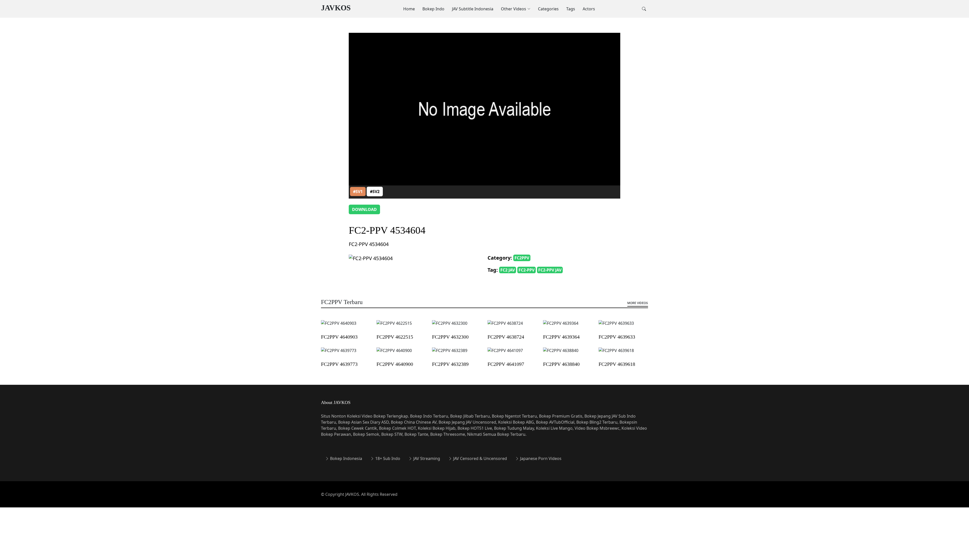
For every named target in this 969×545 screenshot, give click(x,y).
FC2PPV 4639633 (617, 337)
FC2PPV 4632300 (450, 337)
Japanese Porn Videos (540, 458)
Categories (548, 9)
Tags (570, 9)
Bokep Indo (433, 9)
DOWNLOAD (364, 209)
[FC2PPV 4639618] (616, 354)
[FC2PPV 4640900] (394, 354)
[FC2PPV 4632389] (449, 354)
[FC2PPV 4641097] (505, 354)
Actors (589, 9)
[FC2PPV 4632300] (449, 327)
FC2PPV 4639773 (339, 364)
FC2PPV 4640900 (394, 364)
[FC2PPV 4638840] (560, 354)
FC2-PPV (526, 270)
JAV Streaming (426, 458)
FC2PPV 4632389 (450, 364)
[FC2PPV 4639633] (616, 327)
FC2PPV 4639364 (561, 337)
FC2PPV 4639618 (617, 364)
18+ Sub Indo (387, 458)
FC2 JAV (507, 270)
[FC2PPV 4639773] (338, 354)
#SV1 (358, 191)
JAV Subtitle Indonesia (472, 9)
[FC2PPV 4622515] (394, 327)
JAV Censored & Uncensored (479, 458)
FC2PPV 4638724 (506, 337)
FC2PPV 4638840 (561, 364)
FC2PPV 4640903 (339, 337)
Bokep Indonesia (345, 458)
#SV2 (375, 191)
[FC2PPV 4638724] (505, 327)
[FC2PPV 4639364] (560, 327)
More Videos (637, 303)
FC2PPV (522, 258)
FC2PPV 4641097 (506, 364)
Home (409, 9)
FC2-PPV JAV (549, 270)
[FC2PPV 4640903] (338, 327)
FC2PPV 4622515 (394, 337)
